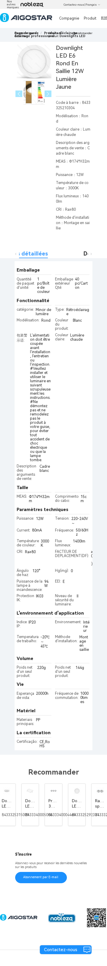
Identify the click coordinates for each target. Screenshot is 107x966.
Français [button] (91, 4)
